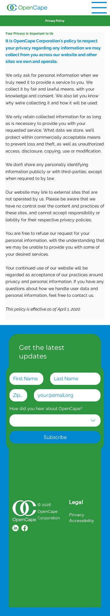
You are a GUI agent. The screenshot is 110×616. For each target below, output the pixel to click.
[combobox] (55, 420)
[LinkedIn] (15, 528)
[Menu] (99, 7)
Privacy (76, 514)
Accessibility (81, 520)
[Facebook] (24, 528)
